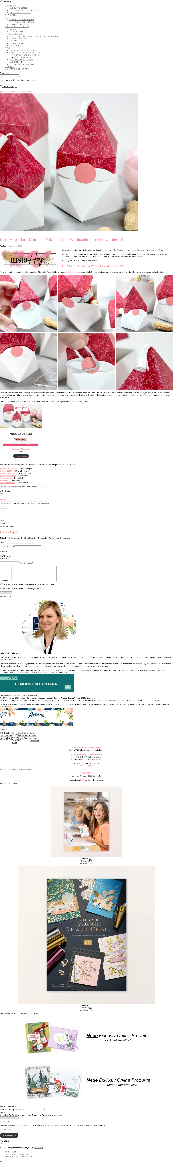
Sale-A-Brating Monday (21, 64)
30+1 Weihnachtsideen (21, 59)
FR (91, 863)
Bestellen (10, 17)
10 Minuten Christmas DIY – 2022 (26, 52)
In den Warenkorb (21, 456)
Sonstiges (14, 45)
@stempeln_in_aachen (9, 468)
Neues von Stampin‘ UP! (17, 27)
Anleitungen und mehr (21, 20)
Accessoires (15, 41)
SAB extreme (15, 62)
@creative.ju (5, 480)
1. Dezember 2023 (14, 246)
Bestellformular (18, 24)
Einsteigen (10, 5)
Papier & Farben (17, 38)
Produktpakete (17, 31)
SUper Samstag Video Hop (22, 50)
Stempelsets (15, 34)
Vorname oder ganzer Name (12, 1109)
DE (90, 858)
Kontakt (9, 67)
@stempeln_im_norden (9, 473)
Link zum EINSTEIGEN (20, 13)
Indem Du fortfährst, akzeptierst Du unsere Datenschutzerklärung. (32, 1115)
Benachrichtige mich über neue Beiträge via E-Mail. (23, 588)
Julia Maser (38, 1148)
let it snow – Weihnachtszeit (25, 55)
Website (3, 551)
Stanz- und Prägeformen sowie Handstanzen (33, 36)
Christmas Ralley (23, 57)
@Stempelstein (6, 478)
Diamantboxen (76, 272)
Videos (8, 48)
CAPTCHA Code (25, 563)
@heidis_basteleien (8, 475)
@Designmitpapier (7, 482)
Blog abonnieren (9, 1135)
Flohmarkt (10, 29)
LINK (82, 780)
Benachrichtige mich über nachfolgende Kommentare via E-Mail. (28, 584)
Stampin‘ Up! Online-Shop (22, 22)
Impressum (10, 1152)
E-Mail (3, 1112)
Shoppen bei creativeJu (17, 69)
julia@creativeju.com (86, 765)
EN (90, 861)
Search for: (5, 73)
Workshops (11, 15)
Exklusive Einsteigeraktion (23, 10)
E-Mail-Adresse (7, 547)
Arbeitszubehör (17, 43)
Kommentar (5, 580)
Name (3, 542)
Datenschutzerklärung (17, 1154)
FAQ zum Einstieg (18, 8)
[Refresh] (4, 558)
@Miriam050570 (6, 471)
